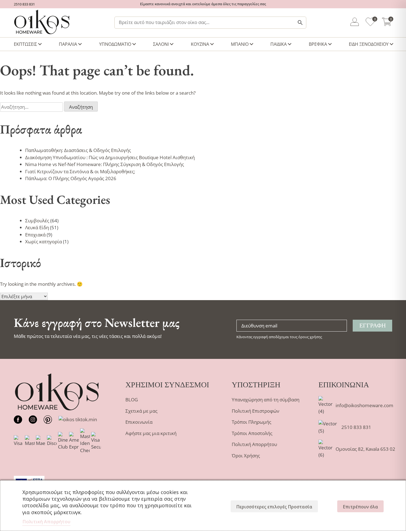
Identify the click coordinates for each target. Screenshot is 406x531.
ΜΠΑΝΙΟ (240, 44)
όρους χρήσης (310, 336)
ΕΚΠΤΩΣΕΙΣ (25, 44)
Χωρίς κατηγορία (43, 241)
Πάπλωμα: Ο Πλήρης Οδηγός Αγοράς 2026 (70, 178)
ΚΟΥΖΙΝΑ (200, 44)
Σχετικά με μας (141, 411)
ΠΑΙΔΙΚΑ (278, 44)
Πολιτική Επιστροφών (255, 411)
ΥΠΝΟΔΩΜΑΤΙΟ (115, 44)
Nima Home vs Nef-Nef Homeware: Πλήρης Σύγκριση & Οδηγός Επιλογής (104, 164)
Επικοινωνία (138, 422)
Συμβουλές (37, 220)
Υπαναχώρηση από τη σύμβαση (265, 399)
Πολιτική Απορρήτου (254, 444)
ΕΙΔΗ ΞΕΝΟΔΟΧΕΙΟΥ (369, 44)
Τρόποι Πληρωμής (251, 422)
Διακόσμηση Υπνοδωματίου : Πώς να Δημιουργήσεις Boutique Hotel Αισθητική (110, 157)
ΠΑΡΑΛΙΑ (68, 44)
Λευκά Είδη (37, 227)
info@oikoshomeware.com (364, 405)
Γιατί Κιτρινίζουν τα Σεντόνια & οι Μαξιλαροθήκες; (80, 171)
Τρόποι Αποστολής (252, 433)
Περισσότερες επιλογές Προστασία (274, 507)
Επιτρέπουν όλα (360, 507)
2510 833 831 (24, 4)
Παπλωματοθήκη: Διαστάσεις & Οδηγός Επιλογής (78, 150)
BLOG (131, 399)
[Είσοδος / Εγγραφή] (354, 23)
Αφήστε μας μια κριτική (150, 433)
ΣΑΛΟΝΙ (161, 44)
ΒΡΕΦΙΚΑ (318, 44)
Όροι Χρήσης (246, 455)
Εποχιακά (35, 234)
